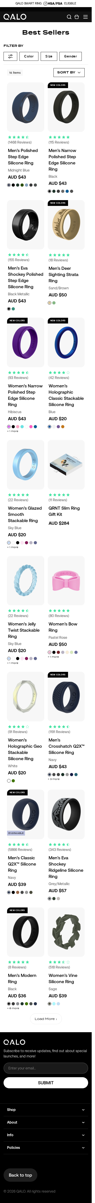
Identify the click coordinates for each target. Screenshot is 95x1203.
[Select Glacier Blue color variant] (26, 185)
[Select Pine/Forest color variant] (54, 898)
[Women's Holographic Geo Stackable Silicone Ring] (25, 696)
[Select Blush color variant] (22, 542)
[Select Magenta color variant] (31, 426)
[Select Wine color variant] (26, 542)
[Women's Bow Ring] (66, 580)
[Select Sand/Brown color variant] (49, 303)
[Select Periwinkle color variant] (76, 652)
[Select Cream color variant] (67, 652)
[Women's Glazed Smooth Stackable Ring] (25, 464)
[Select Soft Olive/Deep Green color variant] (54, 303)
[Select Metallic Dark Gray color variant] (54, 774)
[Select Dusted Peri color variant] (35, 542)
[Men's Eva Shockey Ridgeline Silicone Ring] (66, 814)
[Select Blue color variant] (49, 426)
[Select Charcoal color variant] (35, 185)
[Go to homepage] (15, 17)
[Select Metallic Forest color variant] (13, 309)
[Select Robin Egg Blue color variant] (54, 1004)
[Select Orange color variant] (63, 426)
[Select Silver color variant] (67, 774)
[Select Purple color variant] (58, 426)
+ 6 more (13, 1008)
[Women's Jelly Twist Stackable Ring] (25, 580)
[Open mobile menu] (85, 17)
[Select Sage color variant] (31, 892)
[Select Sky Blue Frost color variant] (58, 1004)
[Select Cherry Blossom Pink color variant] (17, 426)
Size (49, 56)
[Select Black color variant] (13, 185)
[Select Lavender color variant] (31, 542)
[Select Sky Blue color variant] (9, 542)
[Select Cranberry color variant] (58, 652)
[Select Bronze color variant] (17, 892)
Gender (70, 56)
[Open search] (69, 17)
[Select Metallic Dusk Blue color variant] (76, 774)
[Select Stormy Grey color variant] (71, 191)
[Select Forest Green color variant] (17, 185)
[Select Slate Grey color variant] (63, 191)
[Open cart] (76, 17)
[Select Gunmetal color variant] (31, 185)
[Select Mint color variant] (71, 652)
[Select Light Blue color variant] (22, 426)
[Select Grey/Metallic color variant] (49, 898)
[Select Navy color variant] (49, 774)
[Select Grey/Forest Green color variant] (58, 898)
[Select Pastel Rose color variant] (49, 652)
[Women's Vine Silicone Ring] (66, 932)
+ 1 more (12, 431)
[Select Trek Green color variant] (22, 185)
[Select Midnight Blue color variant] (9, 185)
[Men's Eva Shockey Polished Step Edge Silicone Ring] (25, 225)
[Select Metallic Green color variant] (63, 774)
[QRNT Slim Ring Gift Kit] (66, 464)
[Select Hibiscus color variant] (9, 426)
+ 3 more (54, 779)
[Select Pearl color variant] (54, 426)
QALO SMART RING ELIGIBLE (45, 3)
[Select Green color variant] (13, 781)
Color (29, 56)
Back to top (20, 1175)
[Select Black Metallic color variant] (9, 309)
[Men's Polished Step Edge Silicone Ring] (25, 107)
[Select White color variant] (26, 426)
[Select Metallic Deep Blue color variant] (71, 774)
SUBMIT (46, 1082)
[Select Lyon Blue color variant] (67, 191)
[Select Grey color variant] (17, 1004)
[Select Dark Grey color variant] (58, 774)
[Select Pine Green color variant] (26, 1004)
